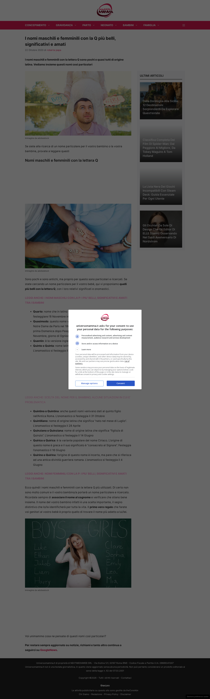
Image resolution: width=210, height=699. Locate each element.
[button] (105, 350)
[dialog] (105, 349)
